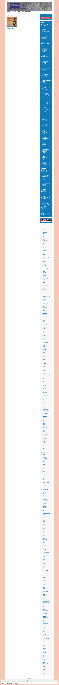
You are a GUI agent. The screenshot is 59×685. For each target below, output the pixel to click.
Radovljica (44, 137)
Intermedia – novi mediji (47, 177)
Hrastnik (44, 71)
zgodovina (43, 214)
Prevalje (44, 132)
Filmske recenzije (46, 175)
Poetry (44, 36)
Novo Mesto (45, 125)
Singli (44, 55)
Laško (44, 84)
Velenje (44, 153)
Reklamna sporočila (45, 197)
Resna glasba (45, 54)
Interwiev (44, 33)
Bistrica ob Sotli (45, 61)
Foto (43, 45)
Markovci (45, 101)
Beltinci (45, 93)
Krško (44, 83)
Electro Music (45, 31)
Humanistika (45, 176)
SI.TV (19, 11)
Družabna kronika (45, 43)
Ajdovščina (45, 58)
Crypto (44, 196)
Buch (44, 25)
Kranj (44, 82)
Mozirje (45, 102)
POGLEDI (43, 193)
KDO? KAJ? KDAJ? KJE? (45, 164)
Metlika (44, 120)
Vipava (44, 155)
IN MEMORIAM (44, 56)
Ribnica (44, 140)
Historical (44, 32)
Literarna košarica (46, 183)
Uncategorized (44, 209)
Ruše (45, 111)
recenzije (44, 52)
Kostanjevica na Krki (46, 80)
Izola (44, 75)
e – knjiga (44, 174)
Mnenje (44, 184)
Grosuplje (44, 69)
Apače (45, 92)
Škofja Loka (44, 444)
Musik (44, 26)
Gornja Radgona (45, 68)
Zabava (44, 432)
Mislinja (44, 121)
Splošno (43, 206)
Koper (44, 528)
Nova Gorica (45, 124)
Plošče (44, 51)
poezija (44, 367)
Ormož (44, 126)
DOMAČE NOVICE (47, 95)
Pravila (22, 11)
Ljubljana (44, 87)
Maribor (45, 100)
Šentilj (45, 118)
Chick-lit (44, 30)
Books (44, 29)
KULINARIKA (44, 170)
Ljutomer (44, 88)
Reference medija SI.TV (29, 11)
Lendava (44, 86)
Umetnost (44, 189)
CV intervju (45, 199)
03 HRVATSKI (44, 38)
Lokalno (44, 89)
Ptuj (45, 107)
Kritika (43, 169)
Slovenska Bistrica (47, 113)
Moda (43, 190)
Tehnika (43, 207)
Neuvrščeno (44, 191)
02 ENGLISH (44, 27)
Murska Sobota (46, 103)
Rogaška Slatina (45, 142)
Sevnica (44, 144)
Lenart (45, 98)
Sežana (44, 145)
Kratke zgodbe (45, 179)
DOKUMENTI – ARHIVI (45, 41)
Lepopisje (44, 180)
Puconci (45, 108)
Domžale (44, 65)
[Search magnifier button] (50, 18)
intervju (44, 48)
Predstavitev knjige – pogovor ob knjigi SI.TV (47, 204)
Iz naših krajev (44, 57)
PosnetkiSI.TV (45, 202)
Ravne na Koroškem (46, 138)
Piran (44, 130)
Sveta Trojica (46, 115)
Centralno (44, 64)
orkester (44, 185)
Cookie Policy (17, 683)
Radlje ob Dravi (45, 136)
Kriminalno (44, 168)
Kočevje (44, 81)
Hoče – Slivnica (45, 70)
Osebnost (43, 192)
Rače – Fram (45, 139)
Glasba (43, 46)
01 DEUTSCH (44, 24)
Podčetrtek (46, 105)
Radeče (44, 134)
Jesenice (44, 76)
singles (44, 37)
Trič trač (43, 208)
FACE (43, 44)
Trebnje (44, 151)
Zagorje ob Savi (45, 157)
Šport (43, 215)
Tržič (45, 117)
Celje (44, 63)
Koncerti (44, 49)
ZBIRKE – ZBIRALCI (45, 213)
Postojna (44, 131)
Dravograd (45, 67)
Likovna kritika (45, 182)
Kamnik (44, 77)
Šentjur (44, 159)
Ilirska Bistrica (45, 74)
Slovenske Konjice (46, 149)
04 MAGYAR (44, 39)
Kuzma (45, 97)
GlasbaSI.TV (45, 201)
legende (44, 50)
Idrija (44, 73)
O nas (12, 11)
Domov (8, 11)
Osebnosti (44, 127)
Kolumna (43, 166)
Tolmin (44, 150)
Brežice (44, 62)
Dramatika (43, 42)
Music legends (45, 35)
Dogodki (44, 172)
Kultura (43, 171)
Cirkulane (45, 94)
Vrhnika (44, 156)
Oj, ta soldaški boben (11, 28)
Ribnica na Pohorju (47, 109)
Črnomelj (44, 163)
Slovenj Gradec (46, 112)
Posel (43, 195)
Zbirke (43, 212)
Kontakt (15, 11)
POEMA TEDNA (45, 186)
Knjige (43, 165)
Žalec (44, 162)
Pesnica (45, 104)
